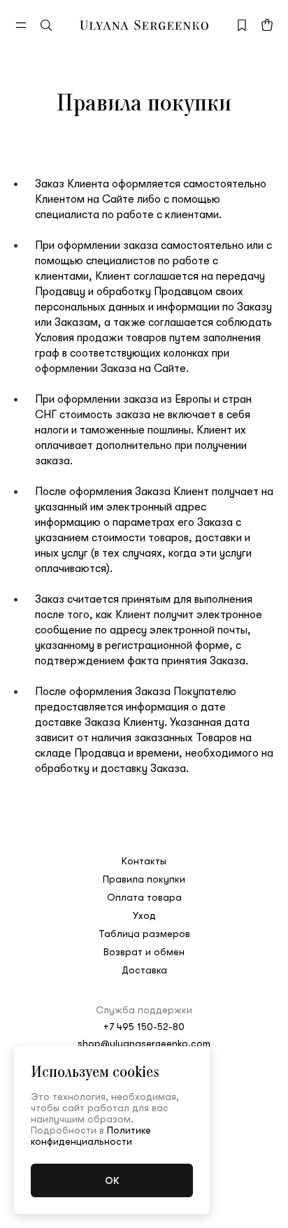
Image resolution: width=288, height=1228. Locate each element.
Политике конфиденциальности (91, 1136)
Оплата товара (144, 897)
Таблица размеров (144, 933)
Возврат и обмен (144, 951)
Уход (144, 915)
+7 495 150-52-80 (144, 1026)
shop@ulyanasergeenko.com (144, 1043)
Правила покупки (144, 879)
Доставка (144, 970)
